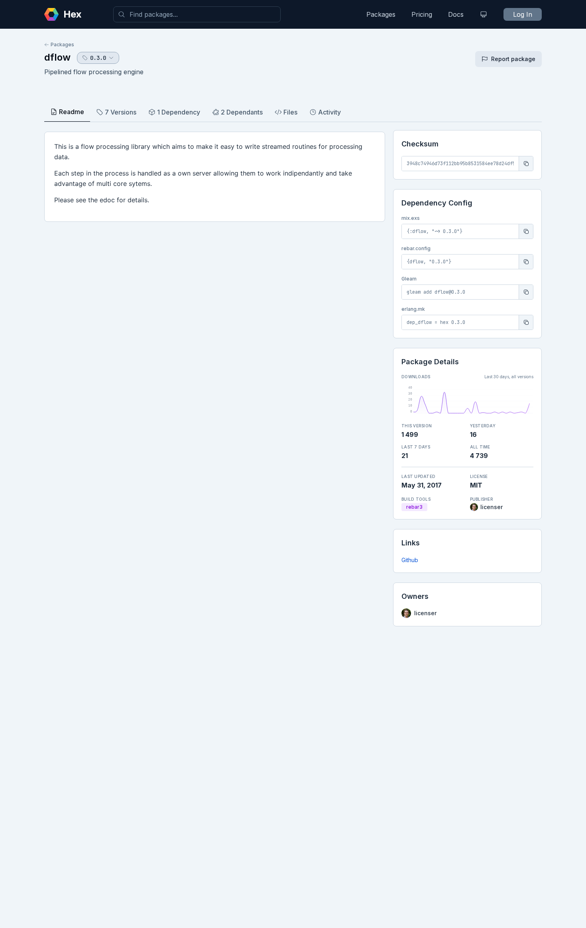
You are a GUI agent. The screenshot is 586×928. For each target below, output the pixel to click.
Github (409, 560)
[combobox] (197, 14)
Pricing (421, 14)
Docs (456, 14)
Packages (380, 14)
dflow (57, 57)
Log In (522, 14)
